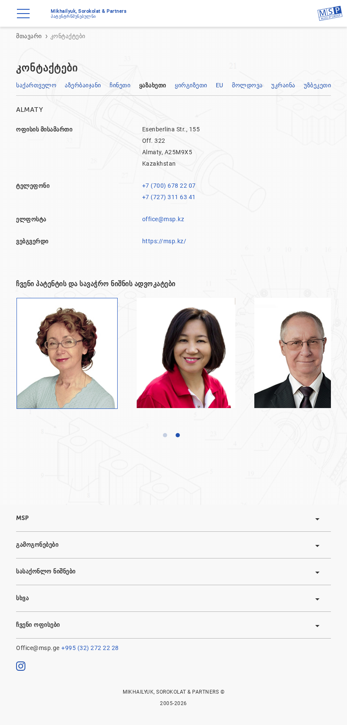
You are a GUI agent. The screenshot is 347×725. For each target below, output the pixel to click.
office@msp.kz (163, 219)
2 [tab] (180, 437)
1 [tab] (167, 437)
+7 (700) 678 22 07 (169, 185)
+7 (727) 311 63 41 (169, 197)
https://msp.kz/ (164, 241)
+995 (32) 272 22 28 (90, 647)
